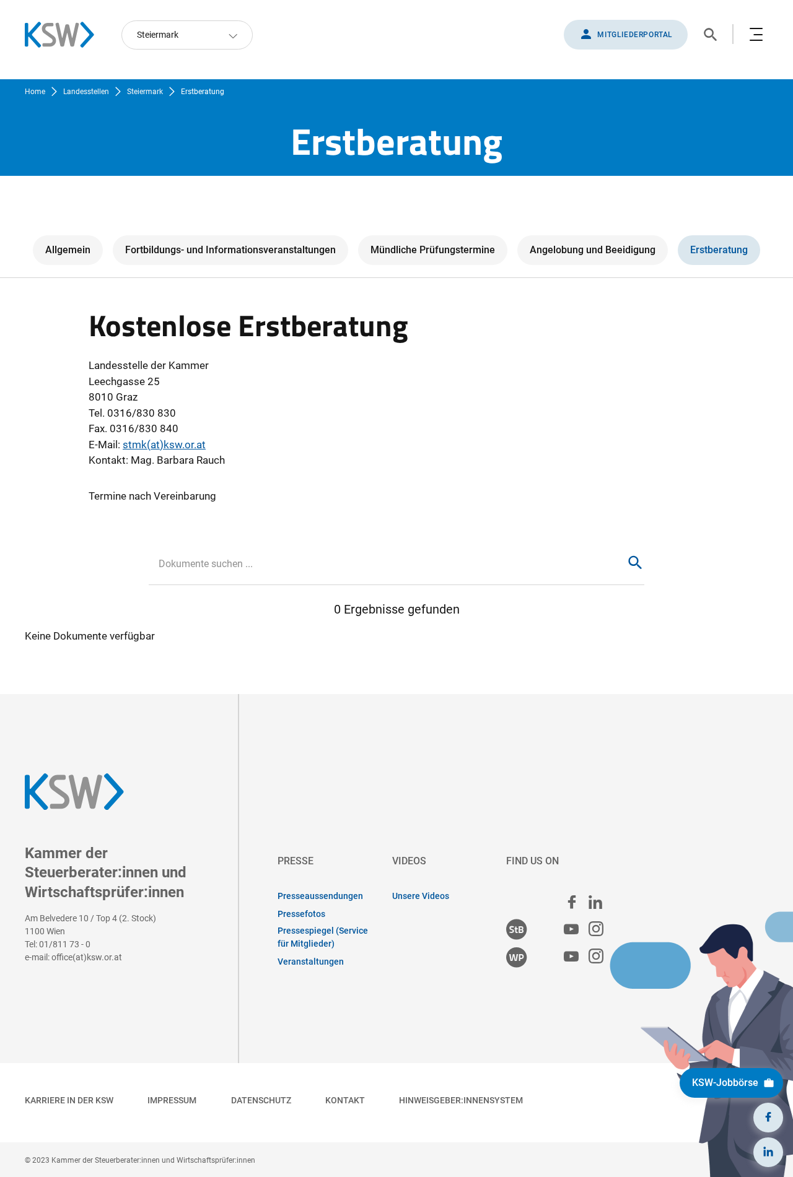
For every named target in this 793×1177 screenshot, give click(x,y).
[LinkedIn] (768, 1152)
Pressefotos (301, 914)
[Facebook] (768, 1117)
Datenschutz (261, 1100)
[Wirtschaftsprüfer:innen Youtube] (571, 956)
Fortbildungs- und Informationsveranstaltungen (230, 250)
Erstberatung (719, 250)
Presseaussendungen (320, 896)
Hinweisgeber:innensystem (461, 1100)
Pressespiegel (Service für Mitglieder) (323, 937)
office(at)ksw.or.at (86, 957)
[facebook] (571, 902)
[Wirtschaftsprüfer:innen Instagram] (596, 956)
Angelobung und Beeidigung (592, 250)
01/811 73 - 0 (64, 944)
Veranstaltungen (311, 961)
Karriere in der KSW (69, 1100)
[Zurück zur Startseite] (66, 35)
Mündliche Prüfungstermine (432, 250)
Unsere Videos (420, 896)
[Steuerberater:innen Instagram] (596, 929)
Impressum (171, 1100)
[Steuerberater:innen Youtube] (571, 929)
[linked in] (595, 902)
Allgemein (67, 250)
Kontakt (345, 1100)
